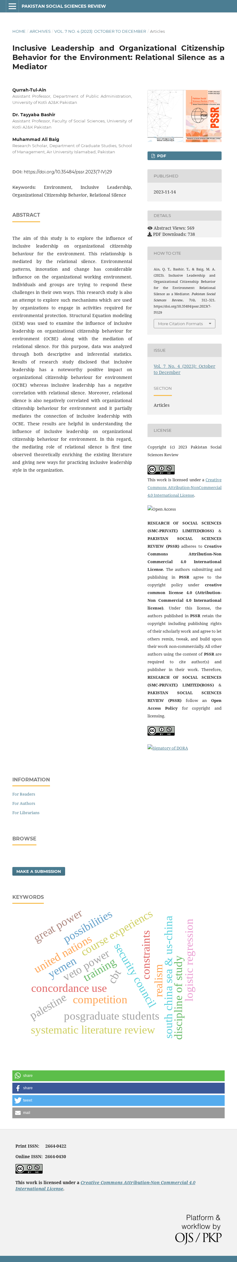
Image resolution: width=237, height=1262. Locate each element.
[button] (118, 1075)
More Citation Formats (180, 323)
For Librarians (26, 812)
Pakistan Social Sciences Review (64, 6)
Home (19, 31)
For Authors (23, 803)
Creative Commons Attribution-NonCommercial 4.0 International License (185, 487)
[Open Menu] (12, 6)
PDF (161, 155)
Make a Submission (38, 871)
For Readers (23, 794)
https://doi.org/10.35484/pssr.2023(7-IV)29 (68, 172)
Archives (40, 31)
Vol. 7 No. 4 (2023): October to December (100, 31)
